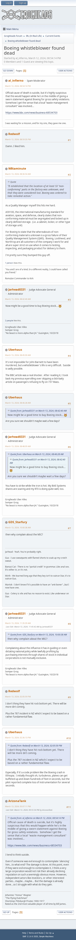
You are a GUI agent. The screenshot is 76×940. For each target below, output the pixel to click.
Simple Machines (46, 936)
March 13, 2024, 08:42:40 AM (18, 299)
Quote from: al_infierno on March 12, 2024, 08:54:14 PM (37, 818)
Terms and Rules (36, 932)
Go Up (6, 912)
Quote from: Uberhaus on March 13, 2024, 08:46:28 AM (36, 454)
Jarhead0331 (17, 289)
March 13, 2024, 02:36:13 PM (18, 737)
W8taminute (17, 168)
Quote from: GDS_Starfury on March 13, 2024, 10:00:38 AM (38, 634)
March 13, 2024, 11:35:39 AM (18, 623)
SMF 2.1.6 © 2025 (30, 936)
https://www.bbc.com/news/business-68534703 (31, 112)
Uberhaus (15, 350)
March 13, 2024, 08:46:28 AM (18, 402)
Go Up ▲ (50, 932)
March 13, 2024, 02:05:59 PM (18, 696)
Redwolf (14, 134)
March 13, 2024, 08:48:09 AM (18, 446)
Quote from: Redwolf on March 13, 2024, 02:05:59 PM (36, 745)
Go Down (8, 70)
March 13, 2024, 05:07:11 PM (18, 806)
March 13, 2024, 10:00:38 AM (18, 527)
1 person (9, 262)
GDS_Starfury (17, 522)
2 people (9, 320)
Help (24, 932)
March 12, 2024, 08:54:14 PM (18, 86)
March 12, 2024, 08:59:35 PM (18, 139)
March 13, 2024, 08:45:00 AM (18, 355)
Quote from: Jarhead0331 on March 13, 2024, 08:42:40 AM (38, 410)
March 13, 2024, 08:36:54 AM (18, 174)
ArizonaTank (17, 801)
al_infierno (16, 80)
